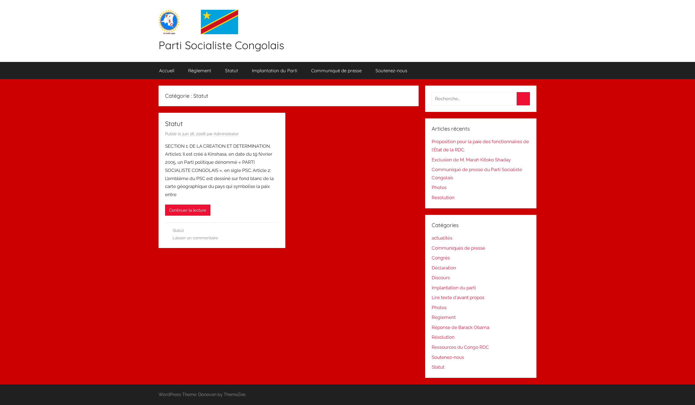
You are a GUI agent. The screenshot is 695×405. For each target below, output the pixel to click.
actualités (442, 238)
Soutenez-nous (391, 70)
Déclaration (444, 268)
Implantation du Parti (274, 70)
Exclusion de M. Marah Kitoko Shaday (471, 159)
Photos (439, 187)
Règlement (199, 70)
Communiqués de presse (458, 248)
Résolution (443, 337)
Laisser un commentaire (195, 238)
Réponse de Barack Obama (460, 327)
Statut (231, 70)
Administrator (226, 133)
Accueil (166, 70)
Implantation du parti (454, 287)
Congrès (441, 257)
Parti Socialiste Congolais (221, 45)
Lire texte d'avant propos (458, 297)
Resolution (443, 197)
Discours (441, 277)
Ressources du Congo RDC (460, 347)
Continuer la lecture (187, 210)
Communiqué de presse (336, 70)
